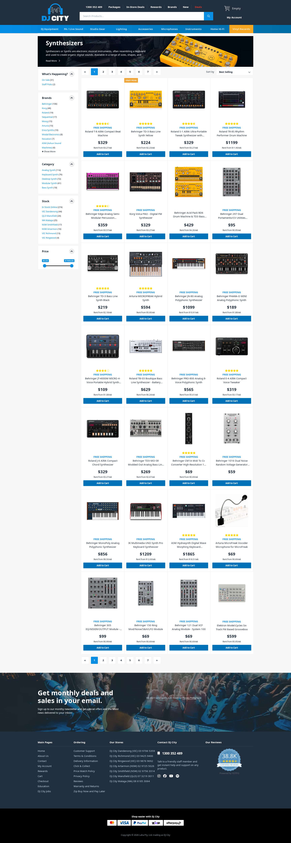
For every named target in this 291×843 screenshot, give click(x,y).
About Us (43, 756)
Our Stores (116, 742)
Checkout (43, 781)
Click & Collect (82, 766)
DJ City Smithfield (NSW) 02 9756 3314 (132, 771)
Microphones (169, 29)
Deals (198, 7)
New (186, 7)
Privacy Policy (189, 697)
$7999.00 (69, 260)
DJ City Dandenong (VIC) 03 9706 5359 (132, 750)
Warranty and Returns (86, 786)
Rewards (156, 7)
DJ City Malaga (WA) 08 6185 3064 (130, 781)
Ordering (79, 742)
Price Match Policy (84, 771)
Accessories (145, 29)
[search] (142, 16)
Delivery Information (86, 761)
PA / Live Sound (73, 29)
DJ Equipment (49, 29)
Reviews (78, 781)
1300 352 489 (94, 7)
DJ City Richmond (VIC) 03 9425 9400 (131, 756)
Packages (114, 7)
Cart (40, 776)
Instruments (193, 29)
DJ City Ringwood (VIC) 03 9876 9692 (131, 761)
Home (41, 750)
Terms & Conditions (85, 756)
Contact (42, 761)
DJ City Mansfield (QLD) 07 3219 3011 (132, 776)
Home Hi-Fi (217, 29)
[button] (58, 74)
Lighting (121, 29)
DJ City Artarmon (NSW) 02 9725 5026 (132, 766)
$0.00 (45, 260)
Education (43, 786)
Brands (172, 7)
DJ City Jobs (44, 791)
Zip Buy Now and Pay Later (89, 791)
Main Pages (45, 742)
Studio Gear (97, 29)
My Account (234, 17)
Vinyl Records (241, 29)
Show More (49, 151)
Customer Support (84, 750)
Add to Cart (103, 154)
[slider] (44, 266)
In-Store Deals (135, 7)
